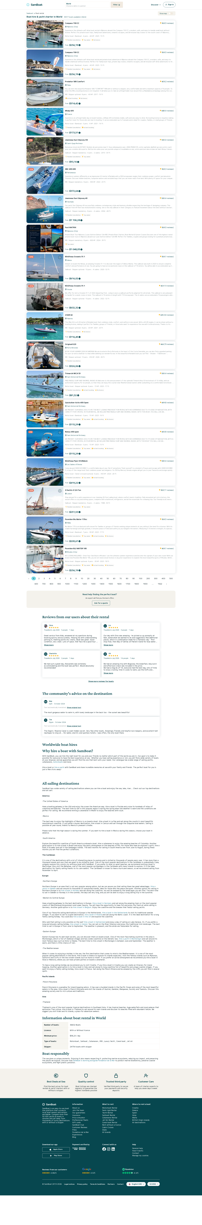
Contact (135, 1153)
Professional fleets (80, 1120)
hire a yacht (59, 767)
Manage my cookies (140, 1155)
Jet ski (130, 1041)
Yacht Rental (107, 1113)
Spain (134, 1113)
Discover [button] (155, 4)
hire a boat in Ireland (78, 924)
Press (74, 1130)
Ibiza (134, 1115)
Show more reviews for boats (101, 681)
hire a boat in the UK (82, 916)
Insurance (76, 1115)
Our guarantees (78, 1113)
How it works (137, 1151)
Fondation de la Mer (80, 1132)
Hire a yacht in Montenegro (130, 938)
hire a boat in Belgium (82, 907)
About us (76, 1108)
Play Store (58, 1155)
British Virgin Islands (141, 1120)
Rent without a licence (111, 1125)
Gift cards (76, 1122)
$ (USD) (153, 1184)
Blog (74, 1137)
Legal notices (69, 1184)
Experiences (77, 1135)
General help (137, 1148)
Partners (111, 1184)
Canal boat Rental (109, 1122)
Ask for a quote (101, 603)
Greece (135, 1110)
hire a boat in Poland (93, 914)
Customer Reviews (79, 1127)
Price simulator (78, 1118)
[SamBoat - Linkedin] (113, 1149)
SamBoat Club (78, 1125)
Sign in (170, 4)
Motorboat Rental (109, 1108)
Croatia (135, 1108)
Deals (104, 1130)
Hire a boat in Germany (102, 903)
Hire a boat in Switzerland (94, 922)
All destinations (138, 1122)
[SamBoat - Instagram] (108, 1149)
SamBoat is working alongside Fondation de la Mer (94, 1060)
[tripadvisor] (128, 1169)
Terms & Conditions (97, 1184)
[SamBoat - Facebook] (104, 1149)
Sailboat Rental (108, 1115)
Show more (49, 645)
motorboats (58, 762)
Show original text (74, 708)
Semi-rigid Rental (109, 1110)
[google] (86, 1169)
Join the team (78, 1110)
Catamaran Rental (109, 1118)
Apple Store (57, 1149)
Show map (163, 13)
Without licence (83, 1030)
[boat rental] (34, 4)
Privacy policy (82, 1184)
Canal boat (121, 1041)
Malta (134, 1118)
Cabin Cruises (108, 1127)
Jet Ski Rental (108, 1120)
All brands (106, 1132)
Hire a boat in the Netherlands (115, 912)
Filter (115, 5)
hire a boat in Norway (70, 890)
